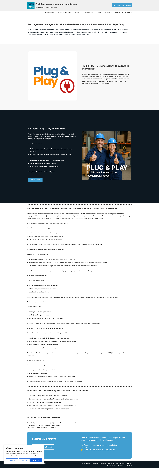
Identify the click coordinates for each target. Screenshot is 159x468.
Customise (12, 460)
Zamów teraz (108, 12)
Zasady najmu (35, 180)
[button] (81, 12)
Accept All (36, 460)
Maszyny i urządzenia (99, 463)
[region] (24, 454)
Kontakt (129, 466)
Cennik (99, 12)
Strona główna (50, 12)
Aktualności (119, 12)
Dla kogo (111, 463)
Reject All (24, 460)
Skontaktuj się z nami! (122, 5)
